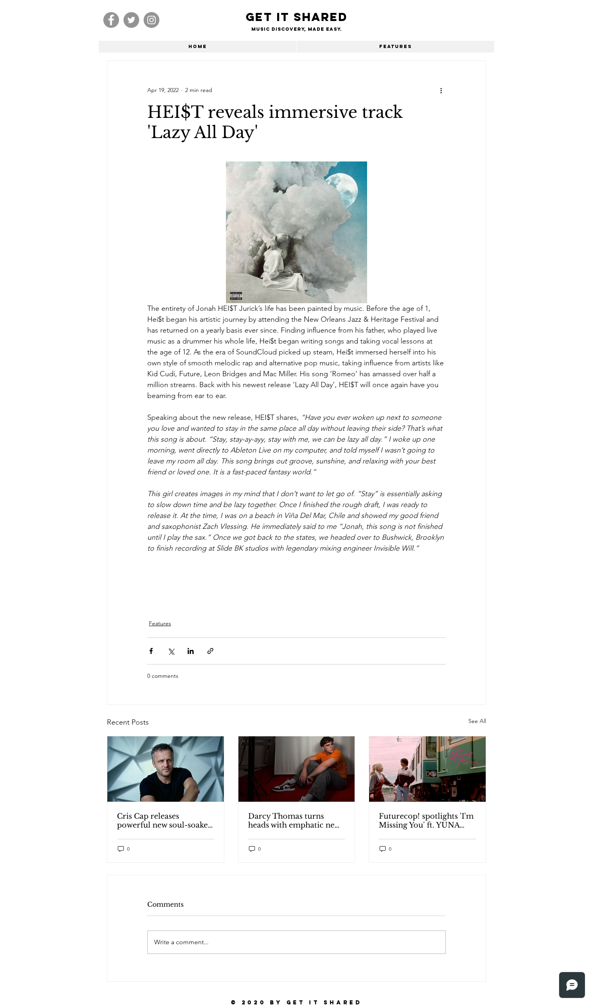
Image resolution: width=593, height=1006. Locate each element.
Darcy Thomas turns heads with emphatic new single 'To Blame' (294, 821)
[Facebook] (111, 20)
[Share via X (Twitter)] (171, 651)
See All (477, 721)
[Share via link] (210, 651)
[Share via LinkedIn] (190, 651)
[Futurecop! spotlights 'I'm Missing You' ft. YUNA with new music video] (427, 769)
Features (160, 623)
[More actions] (441, 90)
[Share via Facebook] (151, 651)
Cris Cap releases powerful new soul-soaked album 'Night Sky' (165, 821)
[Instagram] (151, 20)
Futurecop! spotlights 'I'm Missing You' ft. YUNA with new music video (426, 821)
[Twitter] (131, 20)
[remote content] (296, 582)
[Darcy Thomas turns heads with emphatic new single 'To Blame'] (296, 769)
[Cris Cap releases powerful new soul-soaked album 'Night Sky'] (165, 769)
